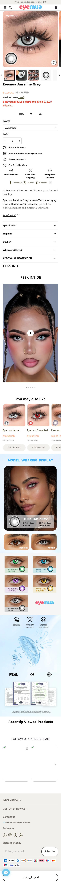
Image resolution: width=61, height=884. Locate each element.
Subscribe (49, 851)
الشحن (21, 97)
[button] (5, 7)
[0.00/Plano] (30, 128)
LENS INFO (11, 266)
